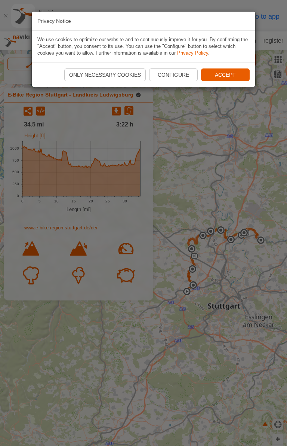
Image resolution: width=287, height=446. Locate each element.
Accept (225, 75)
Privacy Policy (192, 53)
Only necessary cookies (105, 75)
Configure (173, 75)
